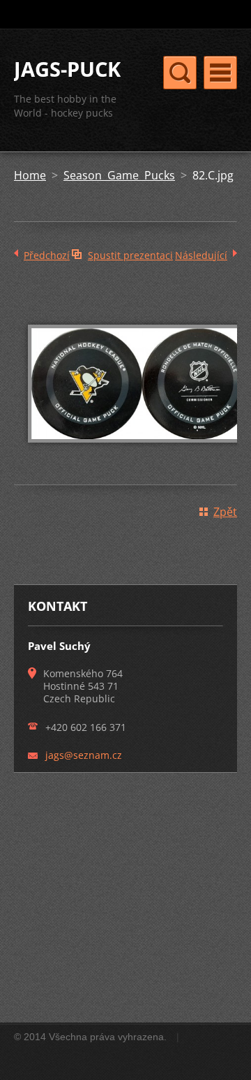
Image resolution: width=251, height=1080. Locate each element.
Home (30, 175)
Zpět (225, 511)
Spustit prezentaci (130, 255)
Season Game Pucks (119, 175)
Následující (201, 255)
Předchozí (47, 255)
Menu (220, 72)
